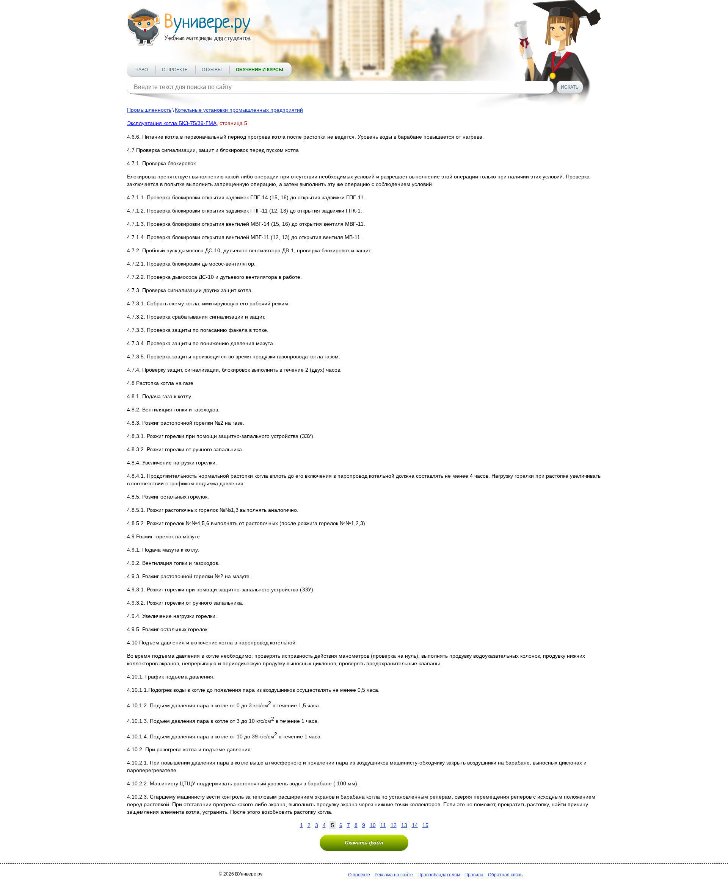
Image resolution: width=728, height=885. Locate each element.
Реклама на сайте (394, 874)
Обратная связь (505, 874)
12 (394, 825)
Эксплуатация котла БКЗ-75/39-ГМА (172, 123)
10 (373, 825)
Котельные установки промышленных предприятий (239, 110)
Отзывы (212, 69)
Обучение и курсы (259, 69)
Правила (473, 874)
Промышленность (149, 110)
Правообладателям (438, 874)
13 (404, 825)
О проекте (175, 69)
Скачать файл (364, 843)
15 (425, 825)
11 (383, 825)
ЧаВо (141, 69)
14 (415, 825)
